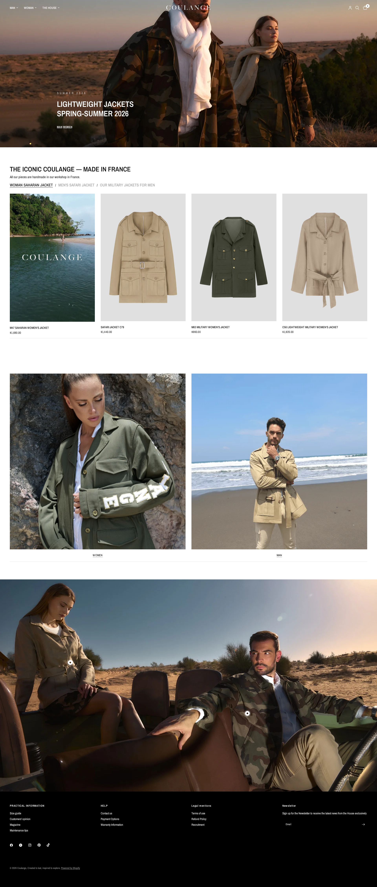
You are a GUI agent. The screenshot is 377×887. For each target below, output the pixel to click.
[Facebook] (14, 845)
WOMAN (29, 8)
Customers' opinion (20, 819)
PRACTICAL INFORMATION (27, 805)
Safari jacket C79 (112, 327)
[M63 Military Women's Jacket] (233, 257)
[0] (364, 8)
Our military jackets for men (127, 185)
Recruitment (197, 825)
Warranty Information (112, 825)
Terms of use (198, 813)
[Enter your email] (363, 824)
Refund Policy (198, 819)
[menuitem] (15, 8)
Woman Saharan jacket (31, 185)
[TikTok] (51, 845)
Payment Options (110, 819)
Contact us (106, 813)
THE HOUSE (49, 8)
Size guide (15, 813)
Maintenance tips (19, 830)
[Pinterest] (42, 845)
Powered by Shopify (70, 868)
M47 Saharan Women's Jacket (29, 328)
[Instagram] (32, 845)
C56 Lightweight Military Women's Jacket (310, 327)
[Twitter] (23, 845)
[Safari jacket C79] (143, 257)
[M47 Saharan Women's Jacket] (52, 258)
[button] (59, 127)
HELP (104, 805)
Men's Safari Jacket (76, 185)
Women (98, 555)
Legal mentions (201, 805)
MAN (12, 8)
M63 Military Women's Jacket (210, 327)
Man (279, 555)
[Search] (357, 8)
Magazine (15, 825)
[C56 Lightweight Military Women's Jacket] (324, 257)
